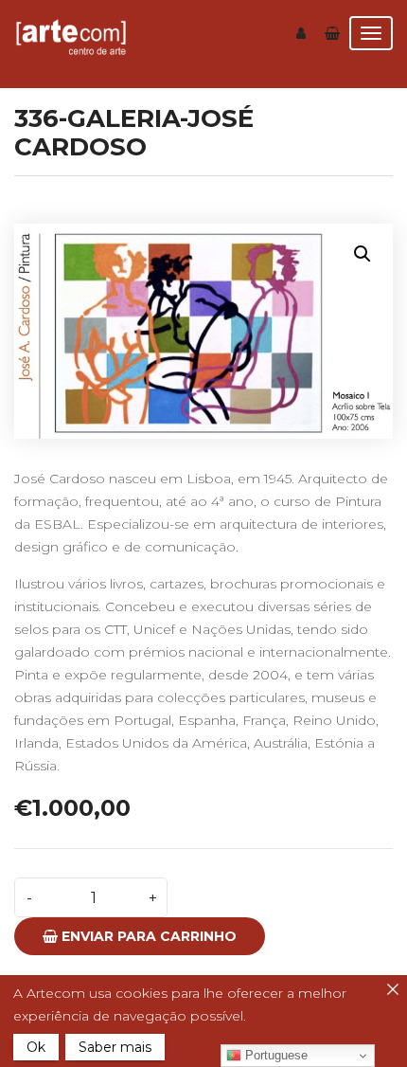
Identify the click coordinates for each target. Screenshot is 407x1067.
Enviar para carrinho (147, 936)
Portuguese (274, 1055)
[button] (362, 254)
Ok (36, 1047)
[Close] (393, 989)
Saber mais (115, 1047)
